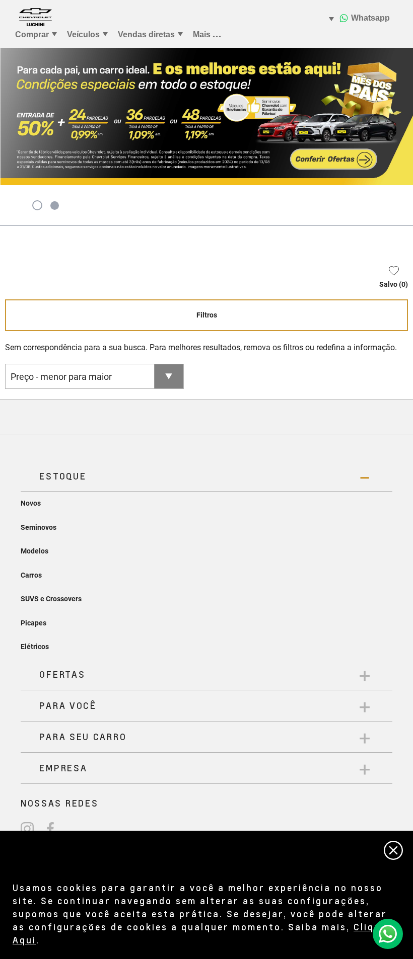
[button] (388, 279)
